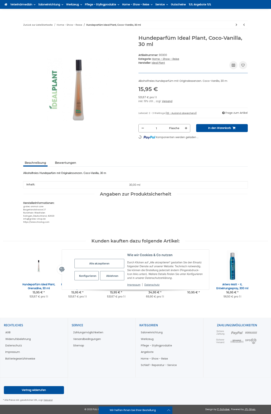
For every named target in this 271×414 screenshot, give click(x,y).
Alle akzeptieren (99, 263)
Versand (167, 101)
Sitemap (78, 345)
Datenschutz (152, 284)
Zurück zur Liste (32, 25)
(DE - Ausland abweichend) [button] (181, 113)
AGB (8, 332)
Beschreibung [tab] (35, 163)
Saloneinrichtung (152, 332)
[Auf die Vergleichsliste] (233, 65)
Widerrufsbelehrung (18, 339)
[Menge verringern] (143, 128)
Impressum (133, 284)
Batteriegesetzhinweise (20, 358)
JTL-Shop (250, 409)
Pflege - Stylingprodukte (156, 345)
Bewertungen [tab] (65, 163)
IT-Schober (223, 409)
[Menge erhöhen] (186, 128)
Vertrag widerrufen (34, 390)
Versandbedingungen (87, 339)
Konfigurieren (87, 275)
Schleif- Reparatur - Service (159, 365)
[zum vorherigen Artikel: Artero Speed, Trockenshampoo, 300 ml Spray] (244, 25)
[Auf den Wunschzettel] (243, 65)
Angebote (147, 352)
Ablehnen (112, 275)
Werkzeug (147, 339)
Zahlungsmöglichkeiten (88, 332)
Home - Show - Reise (165, 59)
